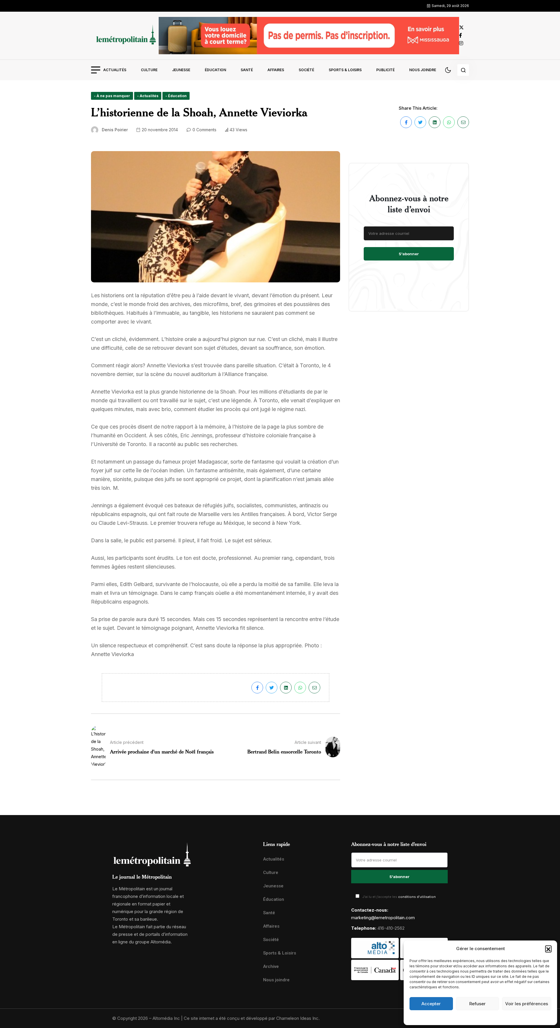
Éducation (215, 70)
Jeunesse (181, 70)
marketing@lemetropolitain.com (383, 917)
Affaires (275, 70)
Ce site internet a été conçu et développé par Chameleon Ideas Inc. (252, 1018)
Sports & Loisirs (345, 70)
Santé (247, 70)
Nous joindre (422, 70)
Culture (149, 70)
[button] (548, 949)
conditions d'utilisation (417, 897)
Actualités (114, 70)
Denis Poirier (115, 129)
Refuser (477, 1003)
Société (306, 70)
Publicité (385, 70)
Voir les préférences (526, 1003)
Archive (271, 966)
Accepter (431, 1003)
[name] (125, 35)
